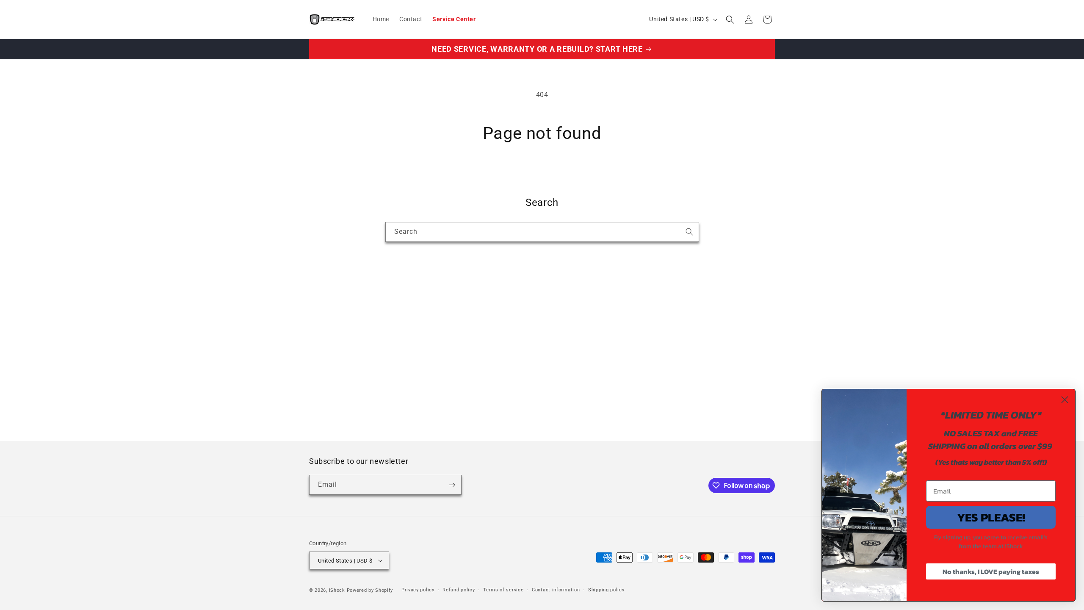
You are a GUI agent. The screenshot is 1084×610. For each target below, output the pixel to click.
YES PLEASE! (991, 517)
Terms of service (503, 590)
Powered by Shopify (370, 590)
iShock (337, 590)
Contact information (556, 590)
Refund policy (458, 590)
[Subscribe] (451, 485)
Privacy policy (417, 590)
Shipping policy (606, 590)
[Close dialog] (1064, 399)
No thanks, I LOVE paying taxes (991, 571)
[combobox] (542, 231)
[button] (730, 19)
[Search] (689, 231)
